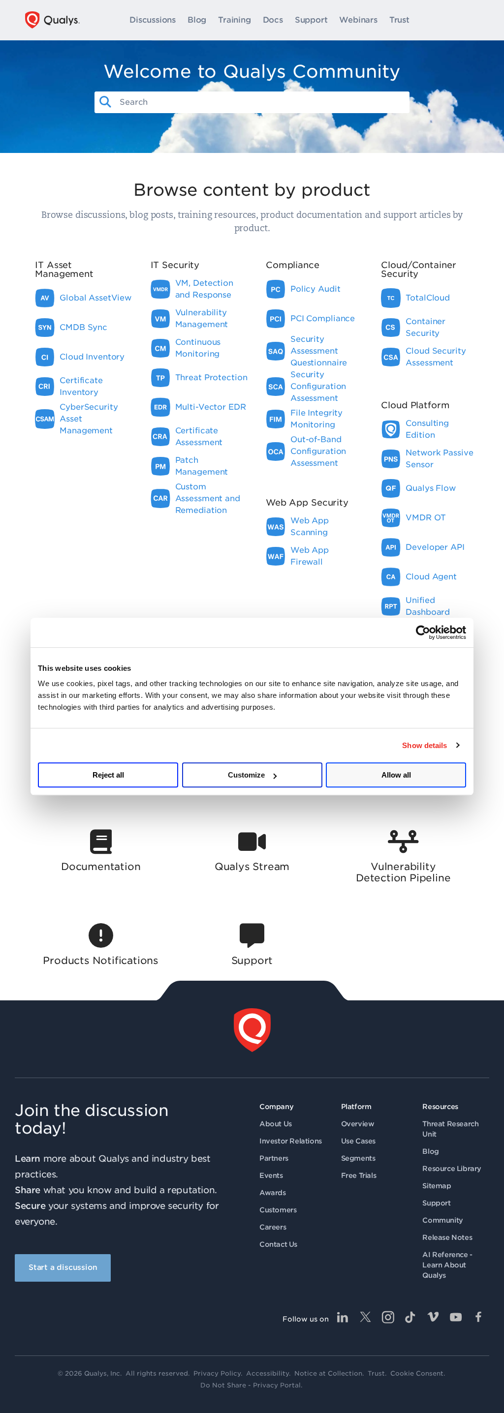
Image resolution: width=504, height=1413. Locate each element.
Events (271, 1175)
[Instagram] (388, 1317)
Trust (399, 20)
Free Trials (359, 1175)
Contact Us (278, 1244)
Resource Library (451, 1168)
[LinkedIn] (342, 1317)
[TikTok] (410, 1317)
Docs (273, 20)
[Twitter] (365, 1317)
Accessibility (267, 1373)
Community (442, 1220)
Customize (246, 775)
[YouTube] (456, 1317)
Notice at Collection (328, 1373)
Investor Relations (290, 1141)
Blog (197, 20)
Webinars (358, 20)
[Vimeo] (433, 1317)
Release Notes (447, 1237)
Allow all (396, 775)
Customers (277, 1210)
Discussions (152, 20)
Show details (424, 745)
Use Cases (358, 1141)
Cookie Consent (416, 1373)
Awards (272, 1193)
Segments (358, 1158)
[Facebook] (478, 1317)
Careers (272, 1227)
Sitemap (436, 1186)
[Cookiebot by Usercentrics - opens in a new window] (423, 632)
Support (311, 20)
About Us (275, 1124)
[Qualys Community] (52, 20)
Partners (273, 1158)
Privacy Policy (217, 1373)
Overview (358, 1124)
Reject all (108, 775)
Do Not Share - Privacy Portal (250, 1385)
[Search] (105, 102)
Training (234, 20)
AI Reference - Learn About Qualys (447, 1265)
